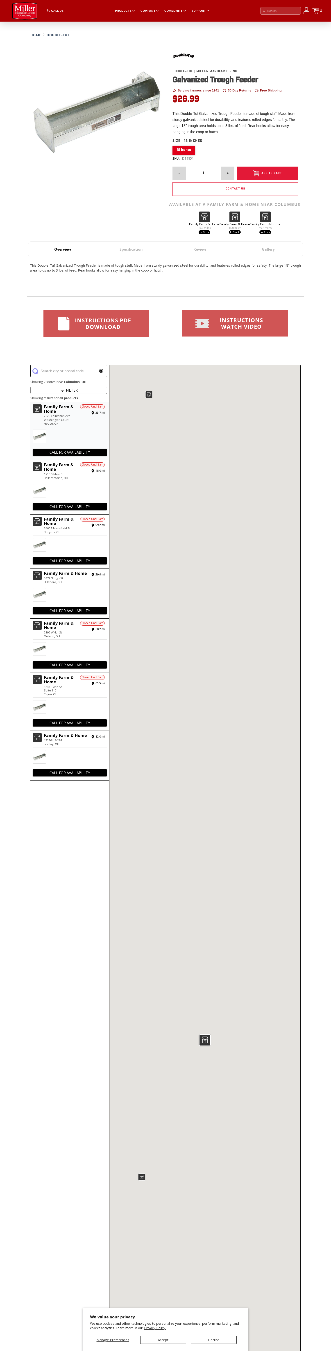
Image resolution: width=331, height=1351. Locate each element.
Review (199, 249)
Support (199, 10)
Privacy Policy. (155, 1328)
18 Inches (184, 150)
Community (173, 10)
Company (148, 10)
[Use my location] (101, 371)
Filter (72, 390)
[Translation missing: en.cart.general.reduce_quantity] (179, 173)
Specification (131, 249)
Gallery (268, 249)
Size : (187, 141)
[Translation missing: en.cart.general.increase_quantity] (227, 173)
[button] (205, 1040)
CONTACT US (235, 188)
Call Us (57, 10)
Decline (213, 1340)
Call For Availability (70, 452)
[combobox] (68, 371)
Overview (62, 249)
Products (123, 10)
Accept (163, 1340)
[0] (315, 11)
